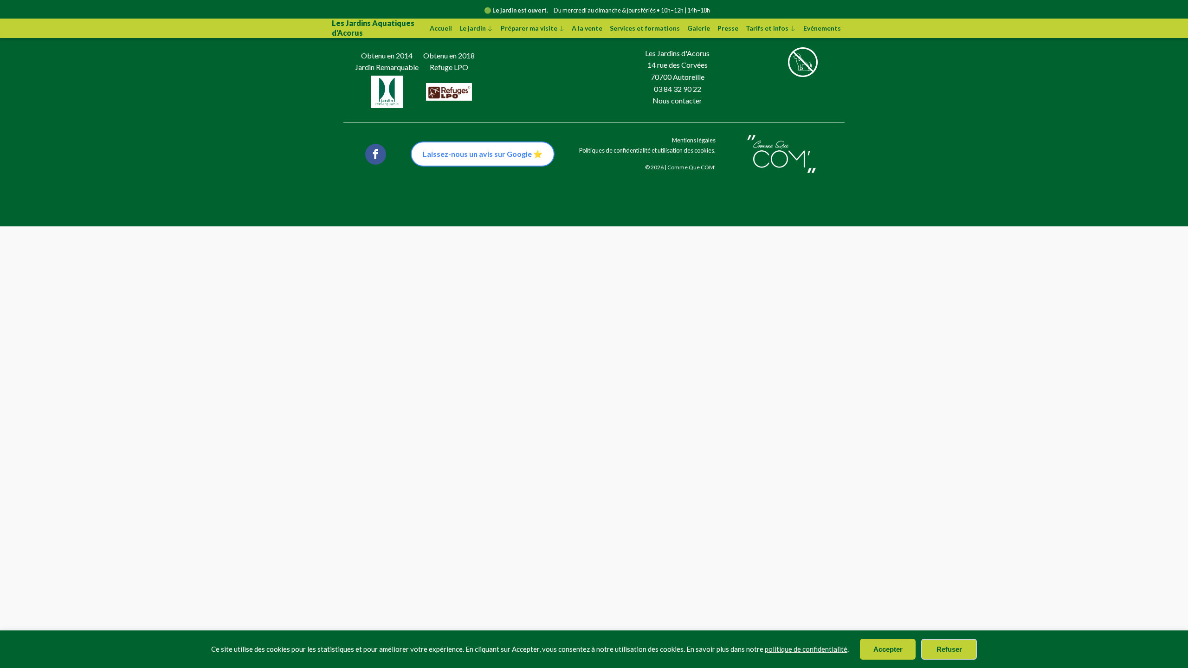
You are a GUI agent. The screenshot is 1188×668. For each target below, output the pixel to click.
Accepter (888, 649)
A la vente (587, 28)
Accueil (441, 28)
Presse (727, 28)
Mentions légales (694, 140)
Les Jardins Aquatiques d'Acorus (373, 28)
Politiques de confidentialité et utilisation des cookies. (647, 150)
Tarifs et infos (767, 28)
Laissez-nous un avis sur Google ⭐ (482, 153)
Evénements (822, 28)
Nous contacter (677, 100)
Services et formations (645, 28)
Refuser (949, 649)
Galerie (698, 28)
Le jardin (472, 28)
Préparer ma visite (529, 28)
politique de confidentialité (806, 649)
